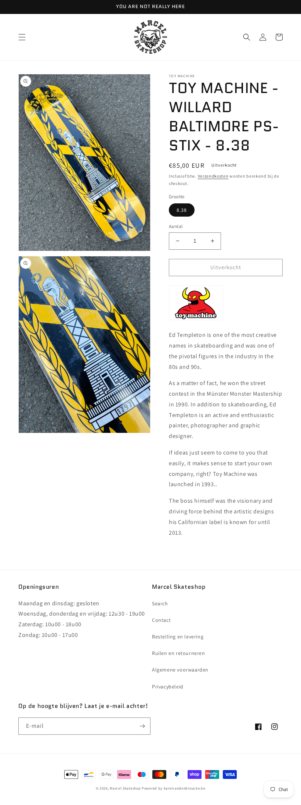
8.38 (182, 210)
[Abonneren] (142, 726)
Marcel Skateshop (125, 788)
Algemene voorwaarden (180, 669)
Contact (161, 620)
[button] (22, 37)
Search (160, 603)
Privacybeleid (168, 686)
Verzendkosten (213, 176)
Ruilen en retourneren (178, 653)
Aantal (175, 226)
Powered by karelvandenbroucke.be (173, 788)
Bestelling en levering (177, 636)
